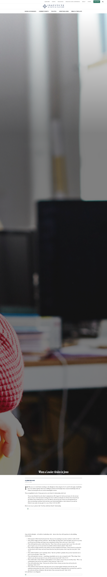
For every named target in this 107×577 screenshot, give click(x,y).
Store (89, 1)
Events (53, 1)
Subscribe (47, 1)
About (83, 1)
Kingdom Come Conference (73, 1)
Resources (60, 1)
